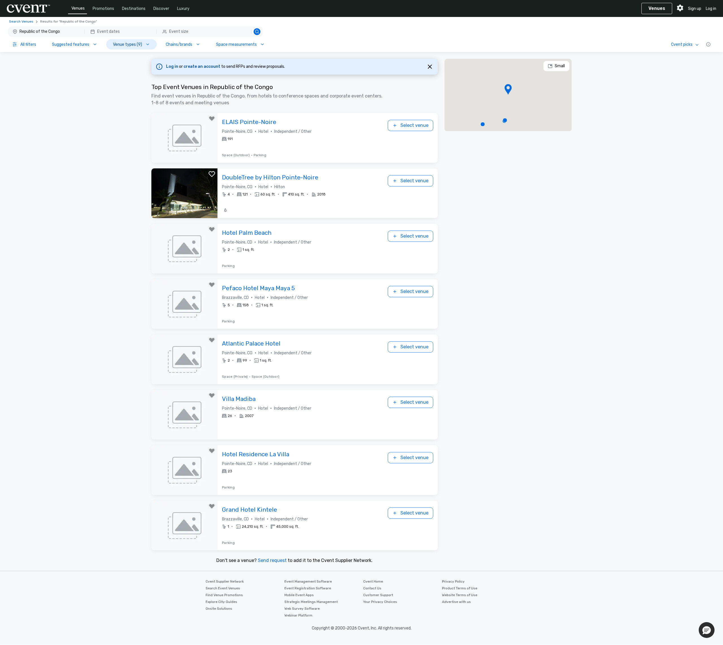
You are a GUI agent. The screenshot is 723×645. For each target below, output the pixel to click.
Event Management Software (308, 581)
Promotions (103, 8)
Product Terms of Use (459, 588)
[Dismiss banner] (429, 66)
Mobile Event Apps (299, 595)
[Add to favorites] (211, 118)
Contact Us (372, 588)
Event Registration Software (307, 588)
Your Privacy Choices (380, 602)
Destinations (133, 8)
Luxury (183, 8)
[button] (135, 32)
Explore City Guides (221, 602)
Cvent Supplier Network (225, 581)
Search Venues (21, 21)
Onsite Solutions (219, 609)
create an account (202, 66)
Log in (711, 8)
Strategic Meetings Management (311, 602)
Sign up (694, 8)
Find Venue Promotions (224, 595)
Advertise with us (456, 602)
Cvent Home (373, 581)
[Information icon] (708, 44)
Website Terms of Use (459, 595)
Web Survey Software (302, 609)
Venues (78, 8)
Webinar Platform (298, 615)
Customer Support (378, 595)
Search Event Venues (223, 588)
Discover (161, 8)
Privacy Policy (453, 581)
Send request (272, 560)
